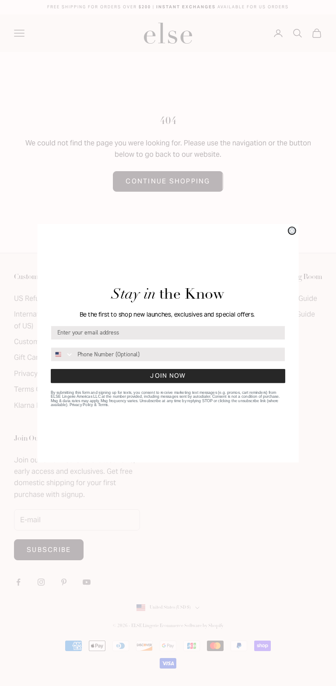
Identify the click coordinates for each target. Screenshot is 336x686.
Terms (103, 405)
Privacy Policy (81, 405)
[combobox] (62, 354)
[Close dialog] (292, 230)
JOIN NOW (168, 375)
